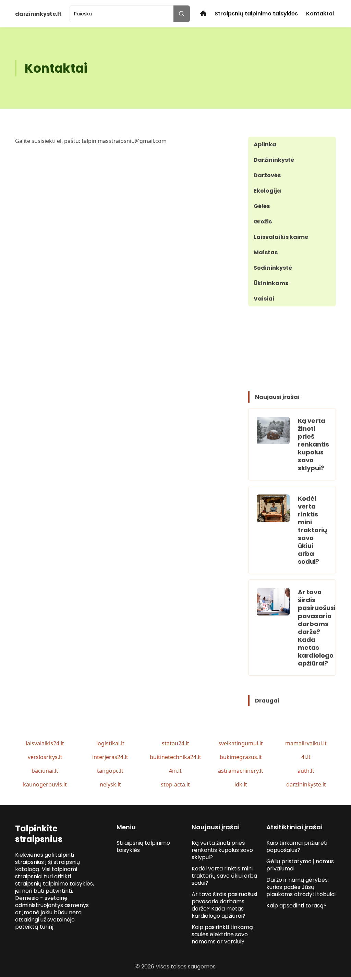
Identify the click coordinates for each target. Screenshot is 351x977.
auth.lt (306, 770)
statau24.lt (175, 743)
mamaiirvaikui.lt (306, 743)
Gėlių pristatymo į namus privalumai (300, 864)
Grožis (263, 221)
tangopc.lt (110, 770)
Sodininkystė (273, 268)
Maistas (266, 252)
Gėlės (262, 206)
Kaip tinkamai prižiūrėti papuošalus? (296, 846)
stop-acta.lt (175, 784)
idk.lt (240, 784)
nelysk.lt (110, 784)
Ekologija (267, 191)
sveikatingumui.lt (240, 743)
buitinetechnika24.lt (175, 757)
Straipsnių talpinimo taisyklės (256, 13)
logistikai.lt (110, 743)
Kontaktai (320, 13)
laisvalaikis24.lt (45, 743)
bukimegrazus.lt (241, 757)
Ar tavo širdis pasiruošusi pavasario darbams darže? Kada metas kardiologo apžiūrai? (317, 627)
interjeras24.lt (110, 757)
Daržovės (267, 175)
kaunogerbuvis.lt (45, 784)
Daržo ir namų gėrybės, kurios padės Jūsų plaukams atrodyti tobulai (301, 887)
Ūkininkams (271, 283)
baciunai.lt (45, 770)
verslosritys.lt (45, 757)
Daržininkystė (274, 160)
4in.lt (175, 770)
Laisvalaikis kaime (281, 237)
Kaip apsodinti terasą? (296, 905)
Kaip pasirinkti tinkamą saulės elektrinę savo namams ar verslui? (222, 934)
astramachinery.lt (240, 770)
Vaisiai (264, 299)
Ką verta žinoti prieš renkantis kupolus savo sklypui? (313, 444)
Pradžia (203, 13)
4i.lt (306, 757)
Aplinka (265, 144)
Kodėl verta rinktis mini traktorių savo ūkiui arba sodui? (312, 530)
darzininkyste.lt (306, 784)
